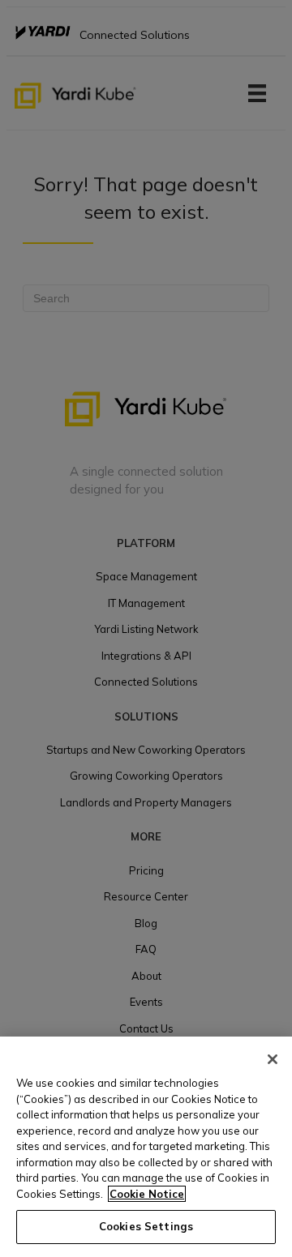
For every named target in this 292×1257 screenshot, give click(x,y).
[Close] (272, 1059)
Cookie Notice (147, 1193)
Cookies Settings (146, 1226)
